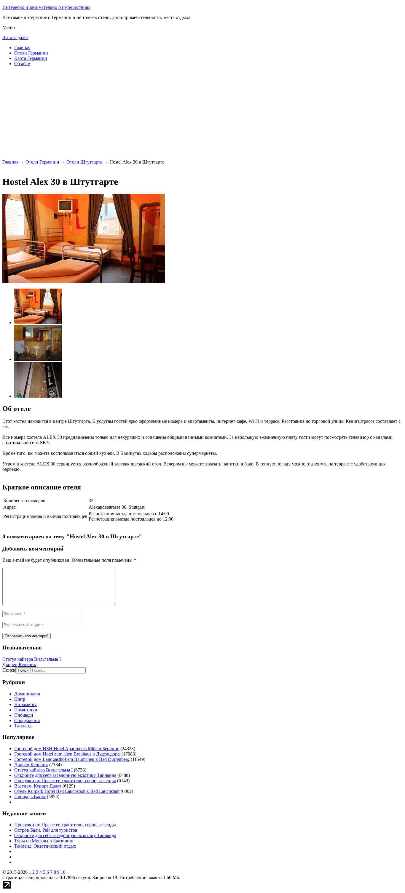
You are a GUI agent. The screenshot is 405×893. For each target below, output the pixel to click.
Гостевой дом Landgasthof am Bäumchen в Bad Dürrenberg (72, 759)
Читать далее (15, 37)
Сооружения (27, 720)
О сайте (22, 63)
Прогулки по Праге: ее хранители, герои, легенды (65, 780)
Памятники (25, 709)
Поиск (8, 670)
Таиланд (22, 725)
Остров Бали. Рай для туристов (45, 830)
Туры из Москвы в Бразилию (43, 840)
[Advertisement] (180, 112)
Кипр (19, 699)
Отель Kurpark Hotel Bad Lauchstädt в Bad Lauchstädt (66, 791)
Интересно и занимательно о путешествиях (46, 7)
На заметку (25, 704)
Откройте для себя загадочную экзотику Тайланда (65, 775)
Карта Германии (30, 58)
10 (63, 872)
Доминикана (27, 693)
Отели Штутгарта (84, 161)
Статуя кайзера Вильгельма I (31, 659)
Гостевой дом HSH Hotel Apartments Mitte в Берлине (66, 748)
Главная (22, 47)
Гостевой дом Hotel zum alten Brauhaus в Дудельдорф (67, 753)
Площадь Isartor (30, 796)
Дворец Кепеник (19, 664)
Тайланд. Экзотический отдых (45, 846)
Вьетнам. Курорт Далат (37, 785)
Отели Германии (31, 52)
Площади (23, 715)
